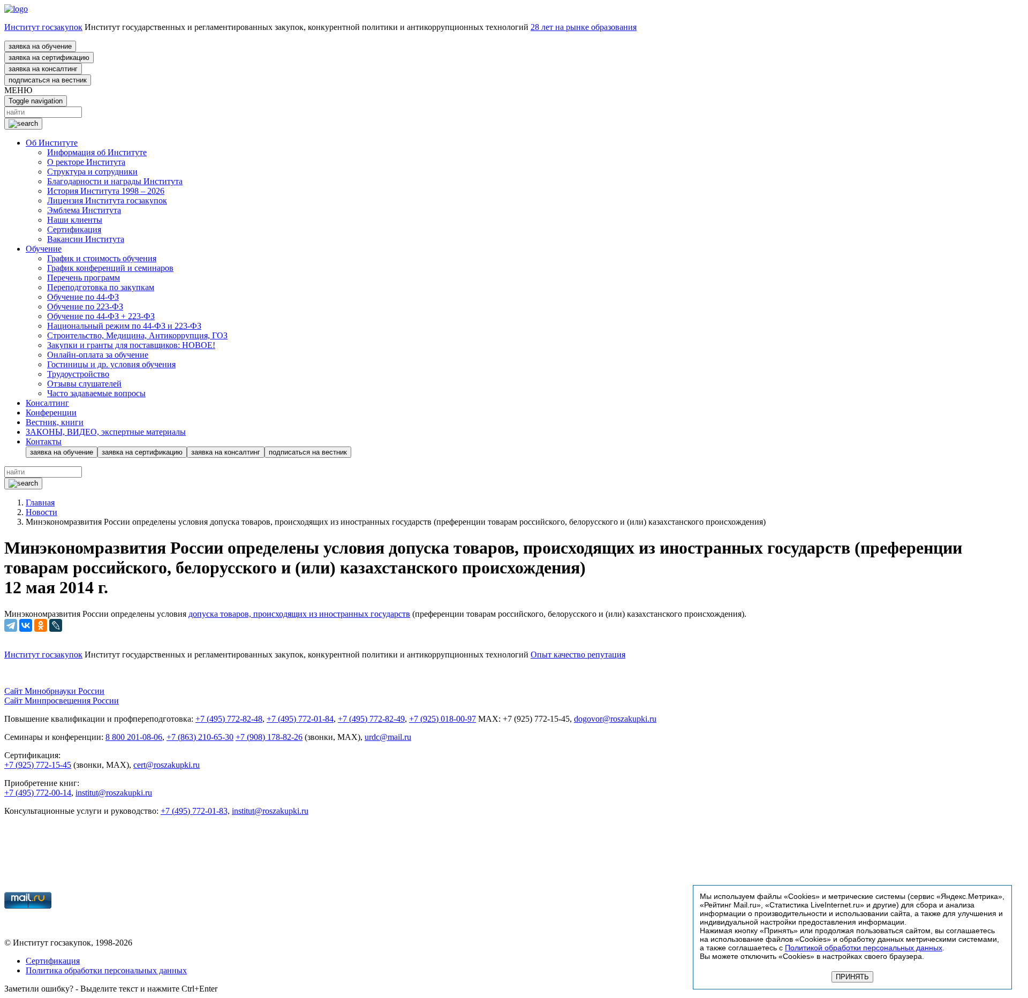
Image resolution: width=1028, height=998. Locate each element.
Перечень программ (83, 277)
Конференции (51, 412)
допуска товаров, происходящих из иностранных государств (299, 613)
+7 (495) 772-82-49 (371, 718)
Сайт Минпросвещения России (61, 700)
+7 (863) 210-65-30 (200, 737)
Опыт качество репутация (578, 654)
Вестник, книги (55, 422)
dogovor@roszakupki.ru (615, 718)
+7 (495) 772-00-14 (37, 792)
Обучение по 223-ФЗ (85, 306)
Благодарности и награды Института (115, 181)
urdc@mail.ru (388, 737)
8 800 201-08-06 (133, 737)
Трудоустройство (78, 374)
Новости (41, 512)
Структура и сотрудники (92, 171)
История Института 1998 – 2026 (105, 190)
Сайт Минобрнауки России (54, 690)
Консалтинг (47, 402)
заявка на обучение (40, 46)
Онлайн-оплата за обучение (97, 354)
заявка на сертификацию (49, 58)
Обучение (44, 248)
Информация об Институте (97, 152)
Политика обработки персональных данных (106, 970)
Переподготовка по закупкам (100, 287)
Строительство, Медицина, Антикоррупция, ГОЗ (137, 335)
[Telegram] (10, 625)
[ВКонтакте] (25, 625)
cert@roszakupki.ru (166, 764)
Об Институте (52, 142)
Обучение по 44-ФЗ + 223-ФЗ (101, 316)
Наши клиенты (74, 219)
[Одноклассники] (40, 625)
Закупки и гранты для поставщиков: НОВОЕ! (131, 345)
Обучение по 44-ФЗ (83, 296)
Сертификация (74, 229)
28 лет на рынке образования (584, 27)
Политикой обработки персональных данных (863, 947)
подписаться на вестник (48, 80)
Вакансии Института (85, 239)
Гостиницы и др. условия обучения (111, 364)
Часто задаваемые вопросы (96, 393)
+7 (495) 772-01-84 (300, 718)
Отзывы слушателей (84, 383)
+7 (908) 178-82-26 (269, 737)
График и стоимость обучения (101, 258)
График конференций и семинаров (110, 268)
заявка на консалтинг (43, 69)
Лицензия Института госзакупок (107, 200)
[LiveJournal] (55, 625)
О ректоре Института (86, 162)
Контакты (44, 441)
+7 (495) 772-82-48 (228, 718)
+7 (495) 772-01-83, (195, 810)
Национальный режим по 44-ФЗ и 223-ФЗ (124, 325)
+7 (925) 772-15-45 (37, 764)
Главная (40, 502)
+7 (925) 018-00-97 (442, 718)
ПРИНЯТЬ (852, 977)
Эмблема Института (84, 210)
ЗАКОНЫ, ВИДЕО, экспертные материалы (106, 431)
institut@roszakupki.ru (113, 792)
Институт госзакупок (43, 27)
